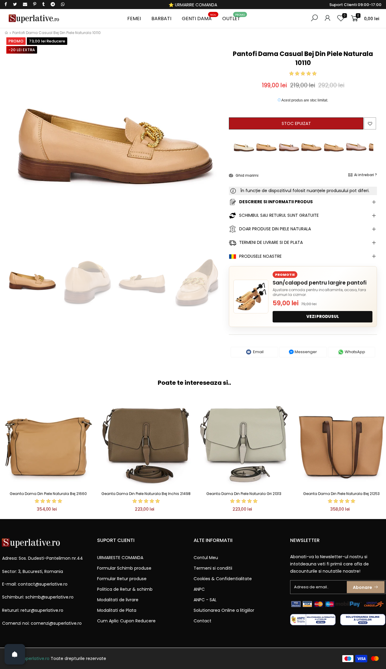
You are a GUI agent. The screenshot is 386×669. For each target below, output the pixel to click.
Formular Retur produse (122, 579)
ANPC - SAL (205, 600)
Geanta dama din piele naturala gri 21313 (243, 493)
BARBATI (161, 18)
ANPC (199, 589)
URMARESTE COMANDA (120, 558)
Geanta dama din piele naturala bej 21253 (341, 493)
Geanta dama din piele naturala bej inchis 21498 (146, 493)
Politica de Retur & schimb (125, 589)
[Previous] (15, 151)
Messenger (305, 352)
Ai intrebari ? (365, 174)
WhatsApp (354, 352)
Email (258, 352)
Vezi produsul (322, 316)
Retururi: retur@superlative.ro (32, 610)
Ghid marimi (246, 175)
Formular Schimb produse (124, 568)
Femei (134, 18)
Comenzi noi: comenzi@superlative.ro (42, 623)
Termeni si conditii (213, 568)
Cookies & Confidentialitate (223, 579)
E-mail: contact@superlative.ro (35, 584)
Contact (202, 621)
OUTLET (233, 17)
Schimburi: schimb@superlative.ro (38, 597)
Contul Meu (206, 558)
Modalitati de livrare (117, 600)
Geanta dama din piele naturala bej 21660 (48, 493)
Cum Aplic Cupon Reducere (126, 621)
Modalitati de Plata (116, 610)
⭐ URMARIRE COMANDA (193, 5)
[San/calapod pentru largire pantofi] (250, 296)
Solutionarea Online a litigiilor (224, 610)
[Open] (15, 654)
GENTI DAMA (199, 17)
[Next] (214, 151)
